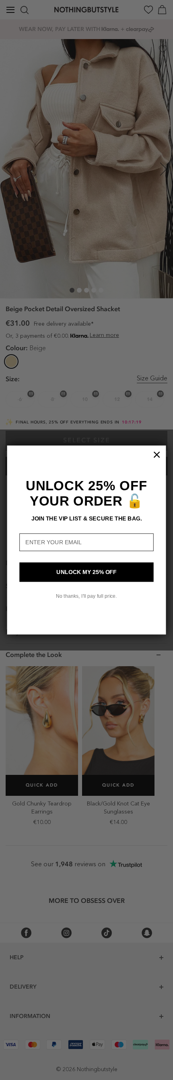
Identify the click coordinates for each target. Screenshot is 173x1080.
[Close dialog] (156, 454)
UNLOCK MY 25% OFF (86, 572)
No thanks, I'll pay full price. (86, 596)
